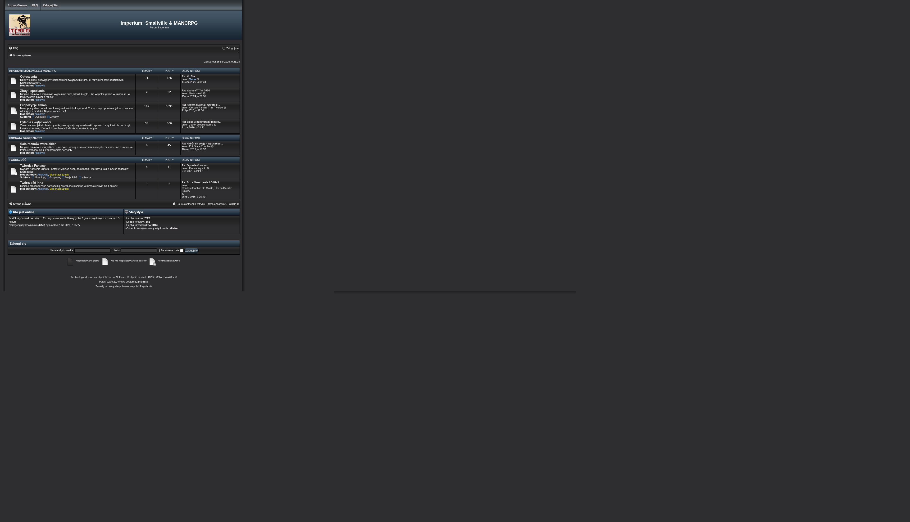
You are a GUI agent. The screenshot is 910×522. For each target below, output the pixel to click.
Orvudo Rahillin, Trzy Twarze (206, 107)
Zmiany (54, 116)
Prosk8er (169, 277)
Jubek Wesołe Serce (201, 124)
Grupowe (55, 177)
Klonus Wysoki (197, 168)
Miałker (174, 228)
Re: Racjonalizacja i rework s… (201, 104)
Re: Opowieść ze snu (195, 165)
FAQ (35, 5)
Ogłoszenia (28, 76)
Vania (192, 79)
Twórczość (17, 159)
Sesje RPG (71, 177)
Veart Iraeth (195, 93)
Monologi (40, 177)
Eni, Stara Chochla (199, 146)
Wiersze (86, 177)
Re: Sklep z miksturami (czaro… (202, 121)
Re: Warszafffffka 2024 (196, 90)
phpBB (101, 277)
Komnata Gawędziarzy (25, 138)
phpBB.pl (143, 281)
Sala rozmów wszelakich (38, 144)
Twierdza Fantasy (33, 165)
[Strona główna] (44, 25)
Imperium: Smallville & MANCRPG (32, 70)
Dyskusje (40, 116)
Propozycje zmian (33, 105)
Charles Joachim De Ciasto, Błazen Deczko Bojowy (207, 189)
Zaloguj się (50, 5)
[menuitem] (13, 48)
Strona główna (17, 5)
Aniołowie (40, 85)
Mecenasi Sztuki (59, 174)
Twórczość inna (31, 182)
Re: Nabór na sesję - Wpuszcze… (202, 143)
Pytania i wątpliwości (35, 122)
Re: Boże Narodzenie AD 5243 (200, 182)
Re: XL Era (188, 76)
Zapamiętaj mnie (170, 250)
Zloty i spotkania (32, 91)
